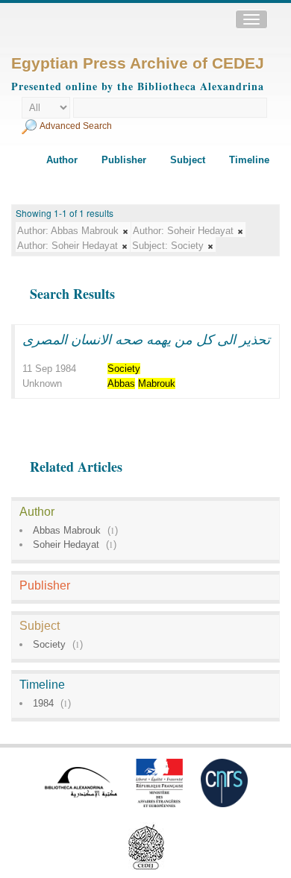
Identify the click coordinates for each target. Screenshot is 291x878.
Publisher (123, 159)
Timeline (249, 159)
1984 (43, 703)
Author (62, 159)
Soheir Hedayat (66, 544)
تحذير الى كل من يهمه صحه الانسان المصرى (146, 339)
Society (49, 644)
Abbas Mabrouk (67, 530)
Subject (187, 159)
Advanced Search (76, 126)
